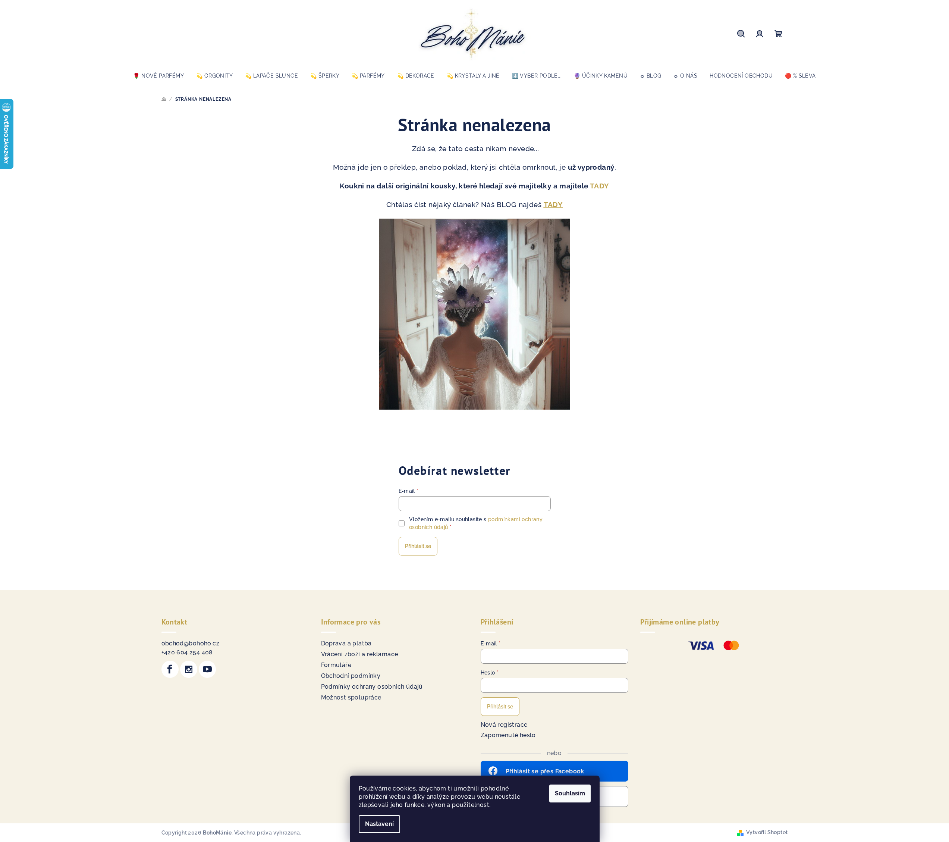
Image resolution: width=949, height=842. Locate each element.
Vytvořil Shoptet (767, 832)
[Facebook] (170, 669)
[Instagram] (188, 669)
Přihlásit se (418, 546)
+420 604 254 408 (187, 652)
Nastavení (379, 823)
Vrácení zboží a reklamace (359, 654)
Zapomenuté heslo (508, 735)
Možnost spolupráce (351, 697)
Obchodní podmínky (351, 675)
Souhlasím (570, 793)
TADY (599, 186)
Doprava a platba (346, 643)
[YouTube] (207, 669)
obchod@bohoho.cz (190, 643)
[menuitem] (158, 75)
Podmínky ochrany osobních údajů (372, 686)
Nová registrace (504, 724)
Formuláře (336, 665)
